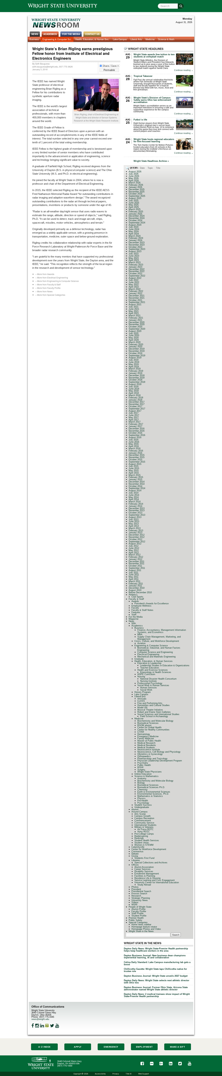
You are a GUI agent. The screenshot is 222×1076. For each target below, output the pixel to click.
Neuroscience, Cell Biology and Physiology (159, 752)
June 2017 (134, 415)
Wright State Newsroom (56, 23)
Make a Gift (177, 1047)
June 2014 (134, 495)
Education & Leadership (149, 663)
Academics (50, 34)
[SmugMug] (47, 1025)
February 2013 (136, 530)
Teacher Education (149, 667)
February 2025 (136, 211)
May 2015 (134, 470)
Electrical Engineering (148, 654)
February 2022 (136, 291)
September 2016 (137, 435)
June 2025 (134, 202)
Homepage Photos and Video (146, 929)
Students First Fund (144, 858)
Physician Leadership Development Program (159, 760)
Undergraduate (141, 807)
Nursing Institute (148, 681)
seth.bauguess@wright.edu (45, 66)
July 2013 (133, 519)
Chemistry (142, 789)
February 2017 (136, 424)
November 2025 (136, 191)
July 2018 (133, 386)
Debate (135, 853)
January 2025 (135, 214)
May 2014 (134, 497)
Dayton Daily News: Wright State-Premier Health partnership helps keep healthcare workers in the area (156, 949)
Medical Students (146, 747)
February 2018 (136, 397)
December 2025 (136, 189)
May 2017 (134, 417)
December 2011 (136, 561)
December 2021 (136, 295)
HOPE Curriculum (146, 674)
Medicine (150, 39)
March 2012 (134, 554)
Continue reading (183, 70)
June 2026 (134, 176)
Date (142, 168)
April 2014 (134, 499)
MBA (139, 634)
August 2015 (135, 464)
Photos (135, 887)
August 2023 (135, 251)
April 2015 (134, 473)
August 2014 (135, 490)
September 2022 (137, 275)
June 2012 (134, 548)
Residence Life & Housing (147, 878)
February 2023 (136, 264)
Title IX (128, 1074)
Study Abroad (144, 884)
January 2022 (135, 293)
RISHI (140, 767)
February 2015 (136, 477)
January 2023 (135, 267)
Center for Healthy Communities (153, 729)
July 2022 (133, 280)
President (136, 889)
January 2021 (135, 320)
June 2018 (134, 388)
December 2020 (136, 322)
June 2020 (134, 335)
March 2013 (134, 528)
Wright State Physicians (149, 771)
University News (139, 900)
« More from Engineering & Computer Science (57, 280)
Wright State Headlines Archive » (151, 161)
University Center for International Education (156, 882)
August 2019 (135, 357)
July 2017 (133, 413)
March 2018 (134, 395)
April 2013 (134, 526)
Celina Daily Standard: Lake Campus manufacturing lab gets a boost (157, 963)
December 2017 (136, 402)
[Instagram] (37, 1025)
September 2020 (137, 329)
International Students (145, 825)
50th (133, 623)
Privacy (115, 1074)
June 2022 (134, 282)
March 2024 (134, 236)
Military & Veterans (143, 827)
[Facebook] (32, 1025)
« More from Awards (44, 274)
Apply (78, 1047)
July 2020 (133, 333)
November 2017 (136, 404)
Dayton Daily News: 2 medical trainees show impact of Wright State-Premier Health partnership (157, 995)
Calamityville (137, 847)
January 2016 (135, 453)
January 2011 (135, 585)
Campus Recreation (144, 818)
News (34, 34)
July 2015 (133, 466)
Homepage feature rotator (144, 926)
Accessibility (100, 1074)
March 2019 (134, 368)
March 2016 (134, 448)
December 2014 (136, 481)
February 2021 (136, 318)
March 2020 (134, 342)
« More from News (44, 291)
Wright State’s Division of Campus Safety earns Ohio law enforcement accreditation (152, 99)
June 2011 (134, 574)
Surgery (141, 769)
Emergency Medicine (148, 736)
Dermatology (143, 734)
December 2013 (136, 508)
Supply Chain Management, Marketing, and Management (159, 637)
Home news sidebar (141, 924)
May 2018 (134, 391)
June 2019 (134, 362)
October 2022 (135, 273)
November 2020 (136, 324)
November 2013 (136, 510)
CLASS (141, 701)
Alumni (134, 809)
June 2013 (134, 521)
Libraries (135, 860)
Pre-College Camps (144, 834)
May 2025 (134, 205)
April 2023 (134, 260)
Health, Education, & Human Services (153, 661)
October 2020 (135, 326)
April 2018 (134, 393)
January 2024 (135, 240)
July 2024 (133, 227)
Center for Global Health (149, 727)
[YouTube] (57, 1025)
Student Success (143, 805)
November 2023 (136, 244)
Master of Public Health (149, 740)
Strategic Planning (140, 898)
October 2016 (135, 433)
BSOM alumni (144, 725)
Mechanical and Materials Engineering (156, 656)
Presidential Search (141, 891)
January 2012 (135, 559)
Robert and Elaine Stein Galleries (154, 712)
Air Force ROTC (145, 829)
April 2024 (134, 233)
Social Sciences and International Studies (158, 714)
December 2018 (136, 375)
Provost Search (139, 893)
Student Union (141, 842)
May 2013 (134, 523)
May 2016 (134, 444)
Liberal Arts (136, 39)
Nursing (141, 676)
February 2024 (136, 238)
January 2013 (135, 532)
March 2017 (134, 422)
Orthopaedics (144, 756)
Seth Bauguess (42, 63)
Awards (135, 601)
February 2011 (136, 583)
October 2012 (135, 539)
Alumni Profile (138, 909)
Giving (134, 856)
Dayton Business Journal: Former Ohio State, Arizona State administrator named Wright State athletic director (156, 988)
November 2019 (136, 351)
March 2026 (134, 182)
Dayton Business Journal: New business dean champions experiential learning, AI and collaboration (155, 956)
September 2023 (137, 249)
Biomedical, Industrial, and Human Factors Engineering (158, 648)
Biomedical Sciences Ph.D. (151, 787)
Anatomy (141, 778)
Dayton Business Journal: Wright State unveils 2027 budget (155, 976)
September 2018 (137, 382)
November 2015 (136, 457)
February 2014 (136, 504)
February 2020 (136, 344)
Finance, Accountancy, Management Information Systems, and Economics (161, 631)
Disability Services (143, 871)
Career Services (142, 869)
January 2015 (135, 479)
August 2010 (135, 590)
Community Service (144, 822)
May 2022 (134, 284)
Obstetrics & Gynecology (150, 754)
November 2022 (136, 271)
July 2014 (133, 492)
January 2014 (135, 506)
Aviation (141, 643)
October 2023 (135, 247)
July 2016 (133, 439)
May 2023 (134, 258)
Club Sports (137, 596)
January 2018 (135, 400)
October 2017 (135, 406)
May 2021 (134, 311)
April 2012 (134, 552)
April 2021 (134, 313)
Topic (150, 168)
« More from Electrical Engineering (51, 277)
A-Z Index (44, 1047)
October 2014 (135, 486)
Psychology (143, 803)
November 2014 (136, 484)
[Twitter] (52, 1025)
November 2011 (136, 563)
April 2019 (134, 366)
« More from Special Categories (50, 294)
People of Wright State (140, 907)
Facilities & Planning (144, 876)
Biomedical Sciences (148, 723)
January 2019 (135, 373)
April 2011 (134, 579)
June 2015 (134, 468)
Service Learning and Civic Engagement (154, 880)
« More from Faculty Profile (48, 287)
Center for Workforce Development (148, 849)
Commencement (142, 820)
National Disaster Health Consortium (158, 678)
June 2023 (134, 256)
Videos (134, 902)
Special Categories (138, 922)
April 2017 (134, 419)
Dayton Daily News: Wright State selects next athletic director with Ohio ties (156, 981)
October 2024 (135, 220)
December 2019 (136, 348)
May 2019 (134, 364)
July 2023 (133, 253)
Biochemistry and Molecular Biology (155, 721)
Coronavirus (137, 851)
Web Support (143, 1074)
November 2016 (136, 431)
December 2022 (136, 269)
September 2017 (137, 408)
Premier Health (136, 918)
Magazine (133, 619)
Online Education (143, 774)
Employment (144, 1047)
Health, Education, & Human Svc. (92, 39)
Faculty (135, 608)
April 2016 (134, 446)
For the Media (71, 34)
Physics (141, 798)
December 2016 (136, 428)
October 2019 (135, 353)
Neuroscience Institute (148, 749)
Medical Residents (146, 745)
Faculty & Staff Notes (142, 610)
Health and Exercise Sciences (152, 670)
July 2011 (133, 572)
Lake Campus (120, 39)
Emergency (111, 1047)
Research (136, 895)
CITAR (140, 732)
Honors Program (142, 692)
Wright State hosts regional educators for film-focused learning (154, 140)
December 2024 (136, 216)
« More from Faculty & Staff (48, 284)
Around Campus (139, 811)
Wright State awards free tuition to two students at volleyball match (154, 55)
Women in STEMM (143, 845)
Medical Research (146, 743)
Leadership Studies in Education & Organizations (164, 665)
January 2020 (135, 346)
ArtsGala (141, 698)
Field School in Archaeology (154, 716)
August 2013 (135, 517)
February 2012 (136, 557)
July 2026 (133, 174)
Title (158, 168)
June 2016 (134, 442)
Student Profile (138, 915)
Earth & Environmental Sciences (153, 791)
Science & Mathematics (146, 776)
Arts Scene (140, 814)
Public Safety (135, 920)
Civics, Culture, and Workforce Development (156, 641)
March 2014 (134, 501)
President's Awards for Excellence (151, 603)
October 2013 (135, 512)
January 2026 (135, 187)
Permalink (109, 70)
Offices (135, 864)
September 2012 (137, 541)
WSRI (134, 904)
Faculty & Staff (136, 599)
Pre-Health (142, 800)
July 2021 (133, 306)
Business (34, 39)
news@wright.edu (40, 1019)
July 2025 (133, 200)
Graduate (139, 659)
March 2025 (134, 209)
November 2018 (136, 377)
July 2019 (133, 360)
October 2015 (135, 459)
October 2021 (135, 300)
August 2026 (135, 171)
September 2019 (137, 355)
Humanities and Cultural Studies (153, 705)
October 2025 (135, 193)
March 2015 (134, 475)
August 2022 (135, 278)
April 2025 (134, 207)
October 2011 (135, 565)
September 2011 (137, 568)
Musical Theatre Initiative (150, 709)
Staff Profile (137, 913)
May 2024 (134, 231)
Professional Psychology (149, 683)
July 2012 (133, 546)
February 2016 (136, 450)
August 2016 (135, 437)
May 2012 (134, 550)
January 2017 (135, 426)
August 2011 (135, 570)
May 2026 (134, 178)
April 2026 (134, 180)
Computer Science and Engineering (155, 652)
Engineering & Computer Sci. (57, 39)
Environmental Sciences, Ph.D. (153, 794)
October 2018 (135, 379)
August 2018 (135, 384)
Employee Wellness (141, 605)
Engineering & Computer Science (151, 645)
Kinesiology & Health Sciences (155, 672)
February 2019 (136, 371)
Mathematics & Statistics (150, 796)
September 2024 (137, 222)
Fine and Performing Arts (149, 703)
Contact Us (92, 34)
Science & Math (166, 39)
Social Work (146, 690)
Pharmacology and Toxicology (152, 758)
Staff (133, 614)
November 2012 (136, 537)
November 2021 (136, 298)
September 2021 (137, 302)
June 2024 (134, 229)
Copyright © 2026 (80, 1074)
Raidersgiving (141, 836)
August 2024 (135, 225)
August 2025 (135, 198)
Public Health (144, 765)
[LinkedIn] (42, 1025)
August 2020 (135, 331)
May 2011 (133, 577)
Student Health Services (146, 840)
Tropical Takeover (143, 76)
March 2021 (134, 315)
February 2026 (136, 185)
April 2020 (134, 340)
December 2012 (136, 535)
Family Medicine (145, 738)
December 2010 (136, 588)
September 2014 (137, 488)
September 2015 (137, 461)
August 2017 (135, 411)
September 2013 (137, 515)
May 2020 (134, 337)
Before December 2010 (140, 592)
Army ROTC (143, 831)
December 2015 (136, 455)
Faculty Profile (138, 911)
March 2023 (134, 262)
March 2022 (134, 289)
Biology (141, 782)
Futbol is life (140, 119)
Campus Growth (142, 816)
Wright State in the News (141, 931)
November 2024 (136, 218)
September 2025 (137, 196)
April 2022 (134, 287)
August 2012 (135, 543)
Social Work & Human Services (153, 685)
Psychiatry (142, 763)
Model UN (142, 707)
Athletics (133, 594)
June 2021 (134, 309)
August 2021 (135, 304)
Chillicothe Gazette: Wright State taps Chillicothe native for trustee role (155, 970)
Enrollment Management (146, 873)
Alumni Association (144, 867)
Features (135, 612)
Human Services (148, 687)
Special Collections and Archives (150, 862)
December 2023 (136, 242)
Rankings (139, 838)
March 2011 (134, 581)
